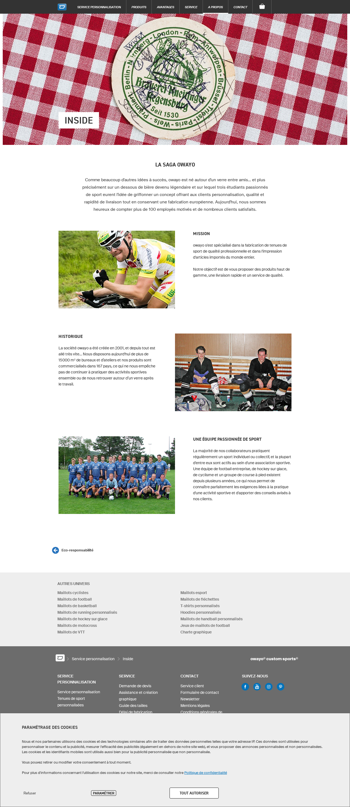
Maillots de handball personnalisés (211, 619)
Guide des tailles (133, 705)
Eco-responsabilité (78, 550)
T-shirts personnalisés (200, 606)
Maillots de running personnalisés (87, 612)
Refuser (30, 793)
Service (191, 7)
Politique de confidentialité (205, 773)
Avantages (165, 7)
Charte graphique (196, 632)
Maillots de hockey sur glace (82, 619)
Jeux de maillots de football (205, 625)
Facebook (245, 686)
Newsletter (190, 699)
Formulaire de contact (199, 692)
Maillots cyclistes (72, 592)
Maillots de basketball (77, 606)
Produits (139, 7)
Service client (192, 686)
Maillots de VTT (71, 632)
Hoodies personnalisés (200, 612)
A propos (215, 7)
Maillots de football (74, 599)
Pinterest (280, 686)
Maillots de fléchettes (199, 599)
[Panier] (262, 7)
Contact (240, 7)
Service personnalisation (99, 7)
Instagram (268, 686)
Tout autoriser (194, 793)
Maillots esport (193, 592)
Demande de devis (135, 686)
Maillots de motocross (77, 625)
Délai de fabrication (135, 712)
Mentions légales (195, 705)
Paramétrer (103, 793)
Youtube (257, 686)
